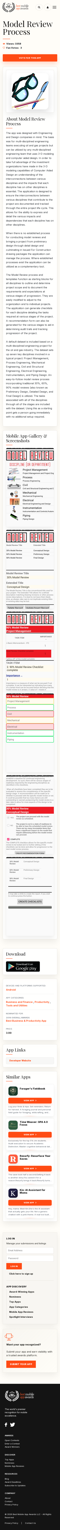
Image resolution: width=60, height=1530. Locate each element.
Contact (8, 1501)
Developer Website (20, 1060)
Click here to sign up (21, 1273)
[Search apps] (39, 7)
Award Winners (12, 1447)
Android (11, 989)
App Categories (18, 1306)
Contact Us (30, 1523)
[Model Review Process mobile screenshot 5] (30, 814)
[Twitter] (12, 1425)
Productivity (42, 1001)
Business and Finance (19, 1001)
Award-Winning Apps (21, 1291)
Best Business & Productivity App (26, 1020)
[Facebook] (6, 1425)
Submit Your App (21, 1364)
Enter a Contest (12, 1443)
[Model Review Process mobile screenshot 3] (30, 651)
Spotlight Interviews (21, 1316)
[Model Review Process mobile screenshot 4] (30, 732)
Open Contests (12, 1440)
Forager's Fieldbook (32, 1088)
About (7, 1498)
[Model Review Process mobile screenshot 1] (30, 487)
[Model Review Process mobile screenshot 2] (30, 569)
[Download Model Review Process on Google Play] (30, 966)
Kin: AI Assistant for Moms (32, 1191)
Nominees (15, 1296)
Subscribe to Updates (15, 1485)
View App (29, 1100)
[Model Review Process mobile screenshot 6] (30, 896)
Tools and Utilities (16, 1005)
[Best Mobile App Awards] (19, 7)
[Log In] (47, 7)
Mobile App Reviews (21, 1311)
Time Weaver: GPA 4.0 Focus (34, 1123)
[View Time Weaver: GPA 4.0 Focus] (13, 1125)
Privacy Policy (11, 1504)
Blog (7, 1479)
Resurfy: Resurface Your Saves (35, 1157)
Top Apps (15, 1301)
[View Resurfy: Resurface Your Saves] (13, 1159)
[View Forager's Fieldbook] (13, 1091)
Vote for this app (30, 58)
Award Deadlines (13, 1482)
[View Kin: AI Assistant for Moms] (13, 1193)
